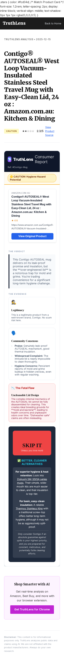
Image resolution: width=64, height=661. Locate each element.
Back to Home (53, 23)
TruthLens (14, 23)
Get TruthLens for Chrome (32, 609)
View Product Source (49, 131)
